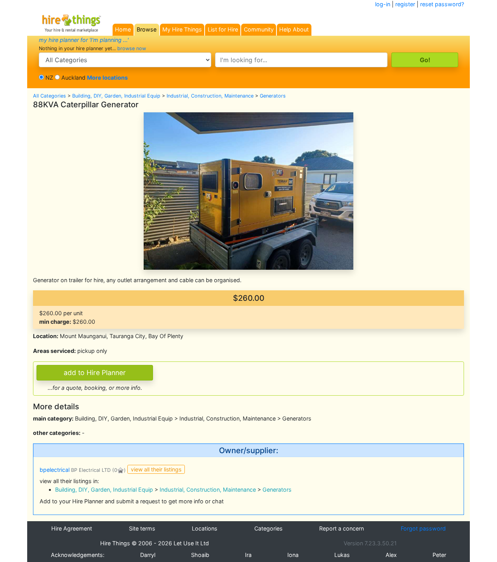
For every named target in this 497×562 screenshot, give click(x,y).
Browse (146, 29)
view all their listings (156, 469)
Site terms (142, 528)
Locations (204, 528)
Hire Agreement (71, 528)
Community (259, 29)
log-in (382, 4)
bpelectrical (75, 469)
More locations (107, 77)
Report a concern (341, 528)
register (405, 4)
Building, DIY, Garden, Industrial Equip (116, 96)
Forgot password (423, 528)
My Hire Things (182, 29)
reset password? (442, 4)
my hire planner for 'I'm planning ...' (84, 40)
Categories (268, 528)
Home (123, 29)
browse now (131, 48)
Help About (294, 29)
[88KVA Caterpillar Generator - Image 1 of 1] (248, 190)
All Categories (49, 96)
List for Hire (223, 29)
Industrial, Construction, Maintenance (210, 96)
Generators (273, 96)
